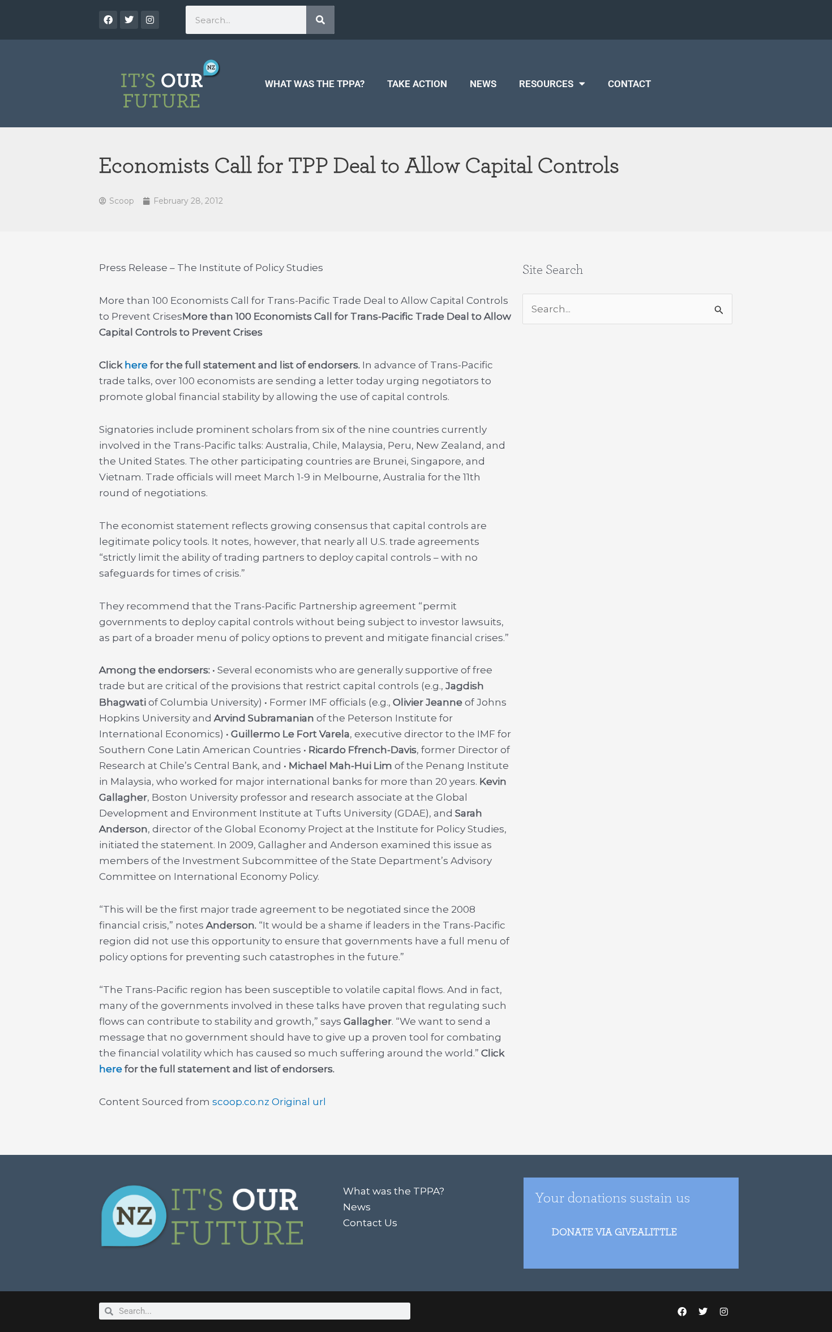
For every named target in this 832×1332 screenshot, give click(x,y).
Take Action (417, 83)
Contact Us (370, 1222)
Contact (629, 83)
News (483, 83)
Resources (546, 83)
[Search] (320, 20)
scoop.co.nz (240, 1101)
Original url (299, 1101)
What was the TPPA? (314, 83)
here (136, 365)
